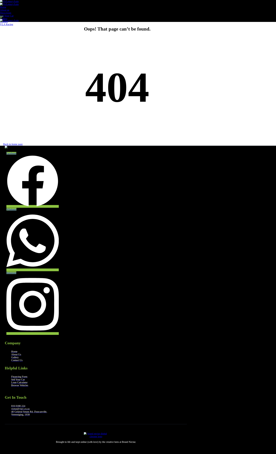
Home (3, 7)
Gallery (4, 18)
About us (4, 10)
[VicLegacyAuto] (9, 1)
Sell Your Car (7, 15)
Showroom (5, 13)
